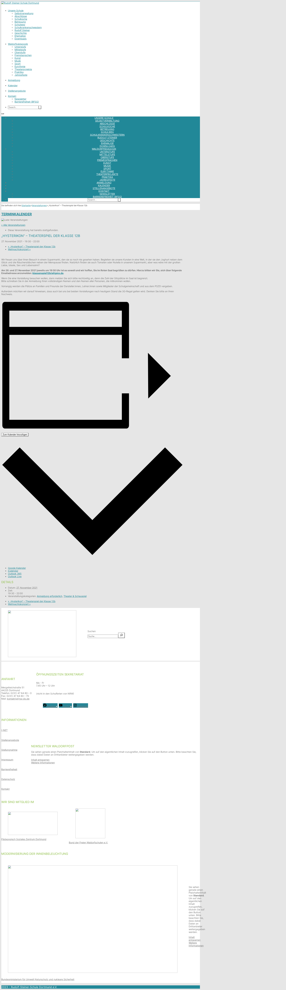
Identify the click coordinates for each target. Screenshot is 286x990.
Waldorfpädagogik (18, 44)
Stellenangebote (17, 90)
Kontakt (12, 96)
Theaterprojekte (23, 69)
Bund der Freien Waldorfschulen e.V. (88, 842)
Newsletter (20, 98)
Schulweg (20, 24)
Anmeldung (14, 80)
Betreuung (20, 21)
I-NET (4, 730)
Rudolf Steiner (22, 30)
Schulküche (21, 19)
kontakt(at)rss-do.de (18, 698)
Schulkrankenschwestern (28, 27)
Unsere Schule (16, 10)
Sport (18, 63)
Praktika (19, 72)
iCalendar (13, 570)
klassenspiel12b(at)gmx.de (47, 273)
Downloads (20, 38)
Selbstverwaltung (24, 13)
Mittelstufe (20, 49)
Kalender (13, 85)
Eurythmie (20, 66)
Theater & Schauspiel (75, 596)
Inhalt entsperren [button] (40, 759)
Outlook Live (15, 576)
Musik (18, 60)
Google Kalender (17, 568)
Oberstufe (20, 52)
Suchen (92, 631)
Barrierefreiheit (9, 769)
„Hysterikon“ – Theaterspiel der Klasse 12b (31, 246)
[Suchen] (121, 635)
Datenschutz (8, 779)
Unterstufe (20, 46)
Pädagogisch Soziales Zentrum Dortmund (23, 839)
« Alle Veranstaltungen (13, 225)
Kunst (18, 58)
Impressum (7, 759)
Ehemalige (20, 35)
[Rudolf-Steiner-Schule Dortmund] (20, 2)
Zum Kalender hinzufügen (15, 434)
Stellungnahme (9, 749)
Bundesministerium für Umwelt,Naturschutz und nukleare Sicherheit (37, 979)
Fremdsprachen (23, 55)
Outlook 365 (15, 573)
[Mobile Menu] (2, 113)
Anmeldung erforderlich (49, 596)
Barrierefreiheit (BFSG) (27, 101)
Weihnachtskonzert (19, 249)
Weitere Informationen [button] (43, 762)
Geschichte (21, 33)
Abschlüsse (21, 16)
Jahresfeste (21, 74)
